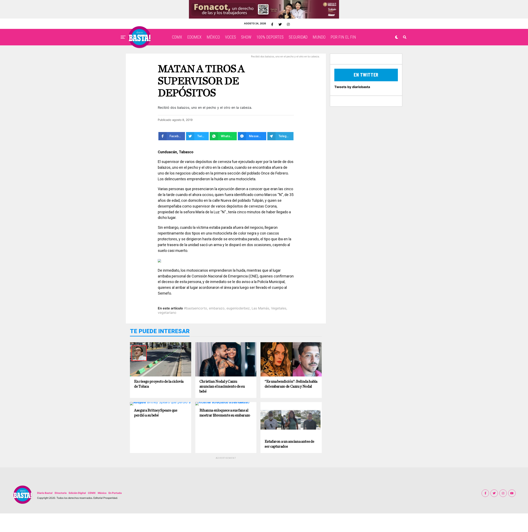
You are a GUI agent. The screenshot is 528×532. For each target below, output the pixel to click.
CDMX (177, 37)
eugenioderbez (238, 308)
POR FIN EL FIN (343, 37)
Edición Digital (77, 492)
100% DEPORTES (270, 37)
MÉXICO (213, 37)
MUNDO (319, 37)
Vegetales (278, 308)
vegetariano (167, 312)
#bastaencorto (195, 308)
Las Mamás (260, 308)
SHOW (246, 37)
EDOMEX (194, 37)
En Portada (115, 492)
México (102, 492)
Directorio (61, 492)
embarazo (217, 308)
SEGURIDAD (298, 37)
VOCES (230, 37)
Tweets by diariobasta (352, 87)
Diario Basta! (45, 492)
